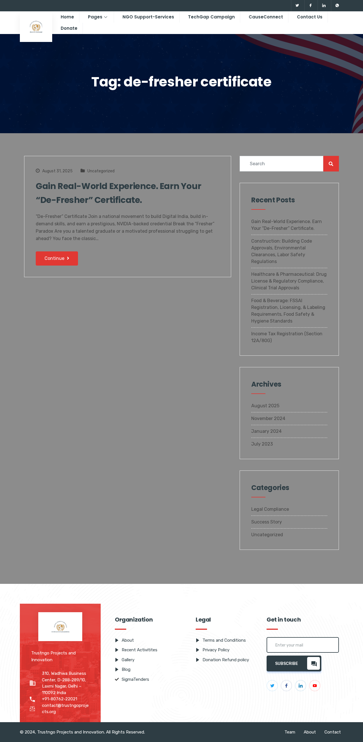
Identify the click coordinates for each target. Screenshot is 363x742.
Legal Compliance (270, 509)
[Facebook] (310, 5)
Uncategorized (101, 171)
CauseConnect (266, 17)
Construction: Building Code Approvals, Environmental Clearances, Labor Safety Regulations (281, 251)
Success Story (266, 522)
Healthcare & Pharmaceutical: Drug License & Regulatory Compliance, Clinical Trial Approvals (289, 281)
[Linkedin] (324, 5)
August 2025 (265, 405)
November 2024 (268, 418)
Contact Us (309, 17)
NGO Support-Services (148, 17)
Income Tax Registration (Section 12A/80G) (286, 337)
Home (67, 17)
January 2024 (266, 431)
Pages (95, 17)
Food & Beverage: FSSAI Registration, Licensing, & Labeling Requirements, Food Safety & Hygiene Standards (288, 311)
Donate (69, 28)
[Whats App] (337, 5)
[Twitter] (297, 5)
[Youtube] (314, 685)
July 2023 (262, 444)
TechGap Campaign (211, 17)
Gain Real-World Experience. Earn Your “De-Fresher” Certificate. (118, 193)
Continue (55, 258)
